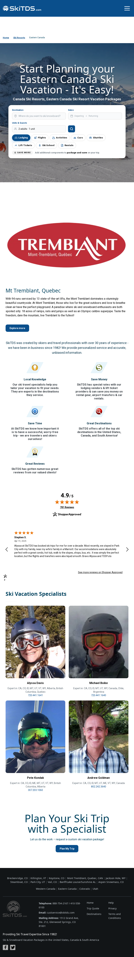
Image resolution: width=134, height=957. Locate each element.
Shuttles (98, 137)
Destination (17, 110)
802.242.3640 (98, 786)
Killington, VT (38, 878)
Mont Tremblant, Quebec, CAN (85, 878)
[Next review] (127, 549)
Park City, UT (38, 882)
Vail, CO (52, 882)
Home (6, 38)
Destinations (94, 914)
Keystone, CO (56, 878)
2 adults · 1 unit (26, 128)
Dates (71, 110)
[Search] (71, 128)
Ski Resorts (19, 38)
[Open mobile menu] (127, 8)
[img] (67, 502)
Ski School (48, 145)
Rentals (69, 145)
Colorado (84, 888)
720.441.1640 (98, 695)
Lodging (23, 137)
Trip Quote (93, 908)
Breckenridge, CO (17, 878)
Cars (80, 137)
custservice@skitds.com (61, 912)
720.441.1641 (35, 695)
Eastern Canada (67, 888)
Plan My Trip (67, 848)
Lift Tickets (25, 145)
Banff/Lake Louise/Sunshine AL (78, 882)
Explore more (17, 328)
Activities (61, 137)
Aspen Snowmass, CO (111, 882)
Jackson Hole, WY (115, 878)
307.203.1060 (35, 790)
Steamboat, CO (19, 882)
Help (111, 902)
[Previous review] (6, 549)
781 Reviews (67, 507)
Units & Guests (19, 123)
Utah (95, 888)
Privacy (112, 908)
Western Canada (45, 888)
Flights (42, 137)
